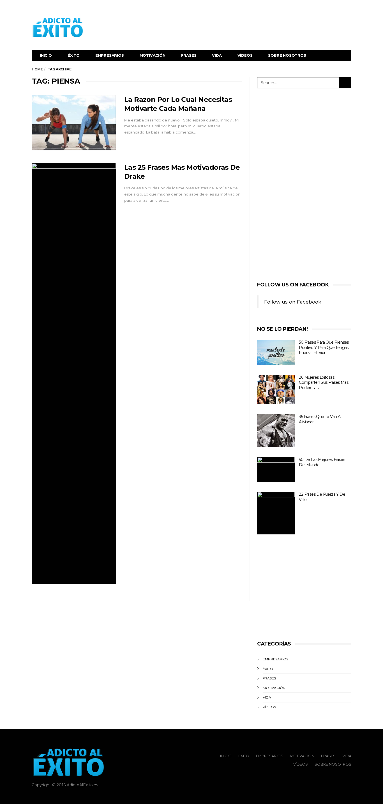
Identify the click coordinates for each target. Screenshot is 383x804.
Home (37, 69)
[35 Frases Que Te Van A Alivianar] (276, 430)
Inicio (46, 55)
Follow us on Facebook (293, 285)
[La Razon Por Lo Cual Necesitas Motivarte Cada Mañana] (74, 123)
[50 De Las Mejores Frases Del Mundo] (276, 469)
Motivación (152, 55)
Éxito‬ (74, 55)
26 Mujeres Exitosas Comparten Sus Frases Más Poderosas (323, 382)
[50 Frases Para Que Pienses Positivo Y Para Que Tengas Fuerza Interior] (276, 352)
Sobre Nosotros (287, 55)
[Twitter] (333, 7)
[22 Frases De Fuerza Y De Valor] (276, 513)
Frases (189, 55)
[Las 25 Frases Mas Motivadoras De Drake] (74, 373)
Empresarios (109, 55)
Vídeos (245, 55)
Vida (217, 55)
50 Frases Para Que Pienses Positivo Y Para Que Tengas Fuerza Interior (324, 347)
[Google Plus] (340, 7)
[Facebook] (326, 7)
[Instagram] (347, 7)
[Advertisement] (249, 27)
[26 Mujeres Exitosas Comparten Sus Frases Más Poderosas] (276, 390)
